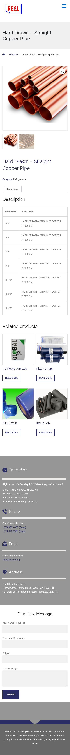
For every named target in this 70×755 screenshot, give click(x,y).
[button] (62, 71)
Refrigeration (20, 179)
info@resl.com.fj (11, 559)
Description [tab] (12, 189)
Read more (11, 378)
